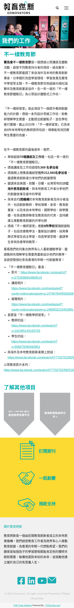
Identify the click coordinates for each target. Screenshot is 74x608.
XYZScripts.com (52, 605)
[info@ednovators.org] (52, 580)
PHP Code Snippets (23, 605)
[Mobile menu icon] (66, 8)
